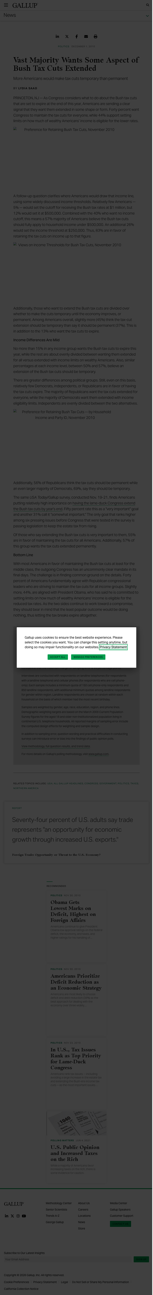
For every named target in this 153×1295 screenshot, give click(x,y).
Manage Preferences (88, 657)
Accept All (57, 657)
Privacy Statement (113, 647)
